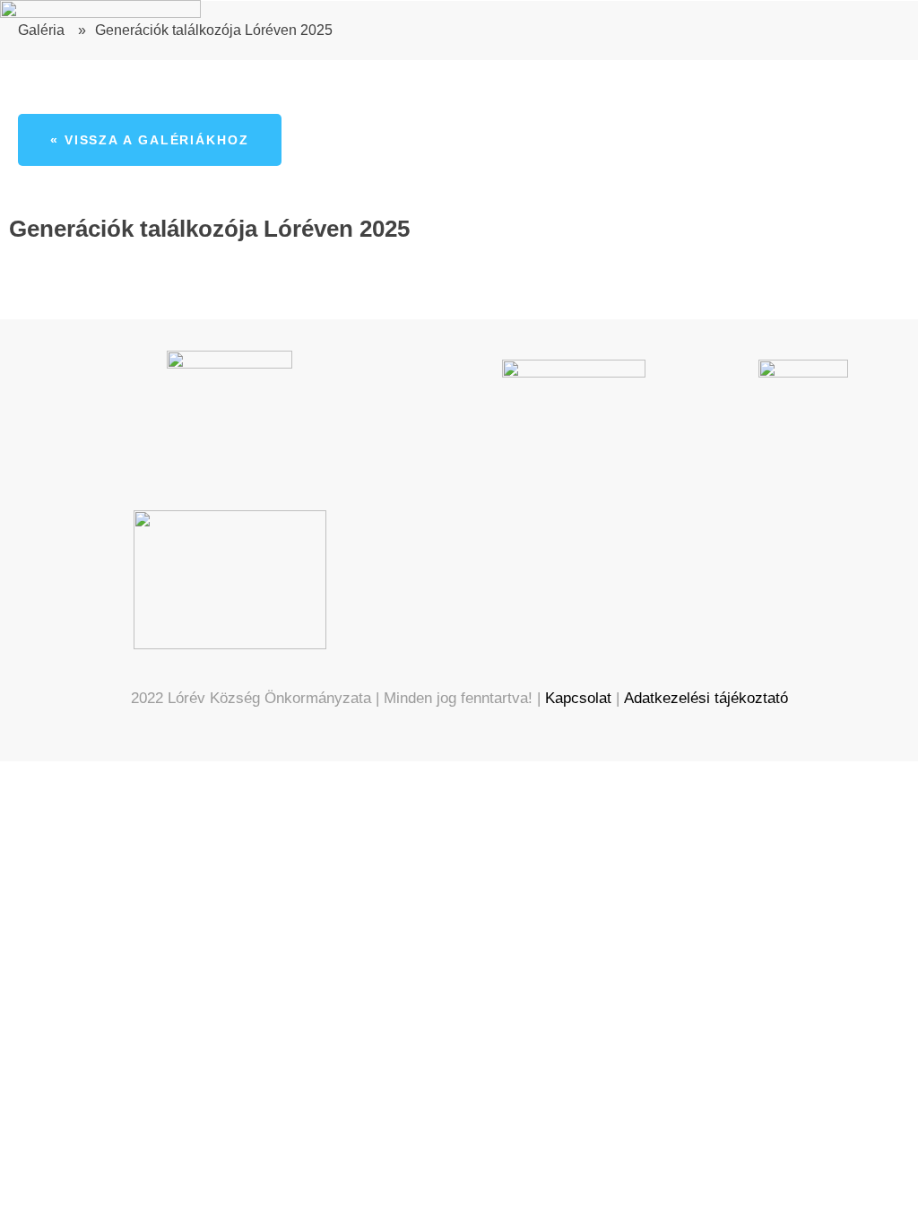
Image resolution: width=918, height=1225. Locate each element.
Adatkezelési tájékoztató (706, 698)
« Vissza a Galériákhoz (149, 140)
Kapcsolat (578, 698)
